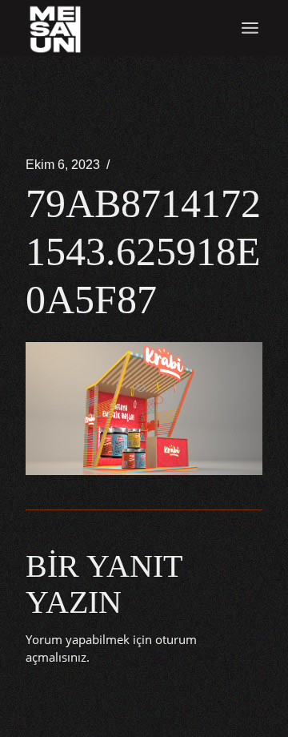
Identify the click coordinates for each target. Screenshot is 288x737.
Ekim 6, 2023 (63, 164)
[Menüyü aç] (250, 28)
